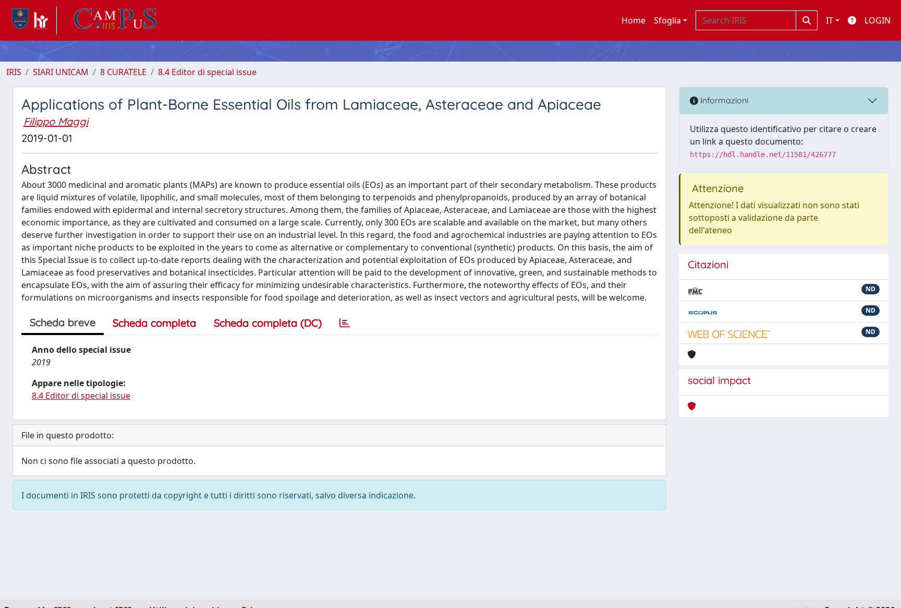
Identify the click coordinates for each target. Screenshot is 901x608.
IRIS (13, 72)
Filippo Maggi (55, 121)
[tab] (345, 323)
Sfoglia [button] (667, 20)
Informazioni (723, 100)
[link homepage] (31, 20)
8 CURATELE (123, 72)
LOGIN (878, 20)
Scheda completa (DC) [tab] (268, 322)
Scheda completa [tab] (154, 322)
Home (634, 20)
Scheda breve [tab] (62, 322)
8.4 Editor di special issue (207, 72)
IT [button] (829, 20)
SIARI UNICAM (61, 72)
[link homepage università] (115, 20)
